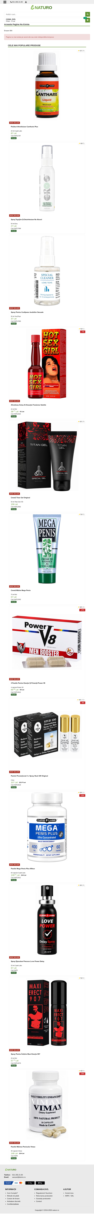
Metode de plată (13, 1196)
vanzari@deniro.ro (19, 1177)
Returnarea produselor (44, 1196)
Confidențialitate (13, 1204)
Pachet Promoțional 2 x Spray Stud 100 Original (29, 776)
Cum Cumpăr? (12, 1193)
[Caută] (87, 14)
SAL (72, 1196)
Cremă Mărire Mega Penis (21, 590)
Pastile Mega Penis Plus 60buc (23, 869)
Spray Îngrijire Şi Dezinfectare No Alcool (26, 219)
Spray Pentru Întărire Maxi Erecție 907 (25, 1054)
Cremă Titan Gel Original (20, 498)
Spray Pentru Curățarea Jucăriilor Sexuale (27, 312)
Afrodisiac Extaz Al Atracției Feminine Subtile (28, 405)
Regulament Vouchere (44, 1193)
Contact (39, 1201)
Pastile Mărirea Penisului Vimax (23, 1147)
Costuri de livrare (13, 1198)
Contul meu (69, 1193)
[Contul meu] (26, 2)
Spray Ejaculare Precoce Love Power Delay (27, 961)
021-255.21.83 (17, 2)
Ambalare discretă (13, 1201)
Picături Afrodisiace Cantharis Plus (24, 127)
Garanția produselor (43, 1198)
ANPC (67, 1196)
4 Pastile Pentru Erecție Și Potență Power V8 (28, 683)
